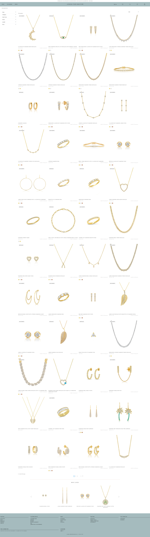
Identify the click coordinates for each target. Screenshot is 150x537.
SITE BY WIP (81, 534)
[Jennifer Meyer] (75, 4)
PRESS (16, 4)
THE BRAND (9, 4)
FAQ (31, 523)
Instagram (122, 518)
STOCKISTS (62, 522)
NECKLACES (2, 518)
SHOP (3, 4)
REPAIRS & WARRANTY (34, 522)
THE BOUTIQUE (63, 519)
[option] (75, 1)
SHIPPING (32, 519)
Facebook (122, 519)
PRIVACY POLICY (93, 519)
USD (114, 4)
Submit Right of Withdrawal (36, 524)
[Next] (83, 476)
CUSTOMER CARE (33, 518)
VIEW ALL (2, 523)
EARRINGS (2, 522)
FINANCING (92, 518)
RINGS (1, 519)
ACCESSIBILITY (93, 522)
